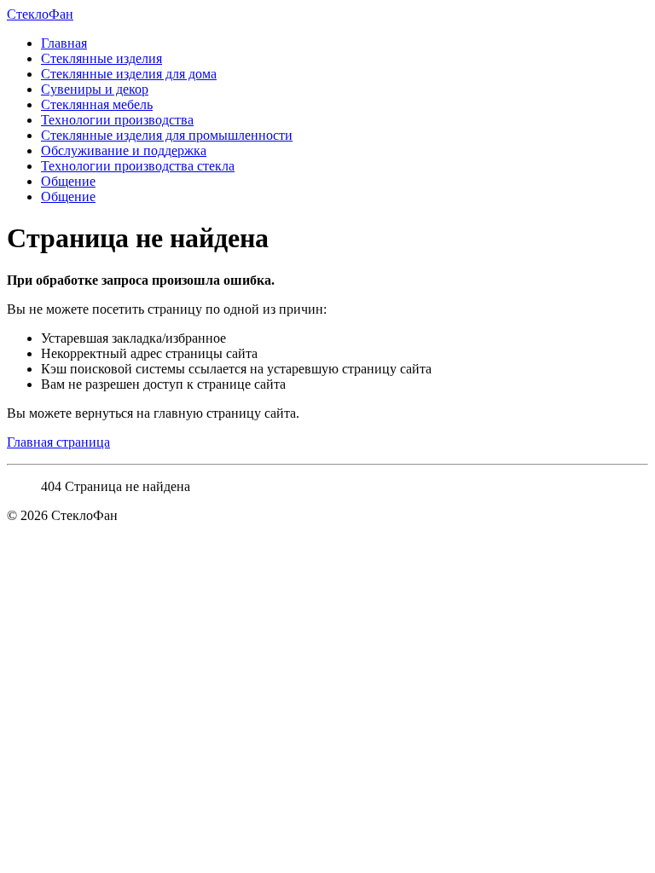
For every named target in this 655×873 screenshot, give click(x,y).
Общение (68, 181)
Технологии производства (117, 120)
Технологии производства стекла (138, 166)
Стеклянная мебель (97, 104)
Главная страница (58, 442)
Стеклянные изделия (101, 58)
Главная (64, 43)
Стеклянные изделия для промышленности (167, 135)
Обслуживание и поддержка (123, 150)
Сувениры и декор (94, 89)
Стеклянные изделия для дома (129, 73)
